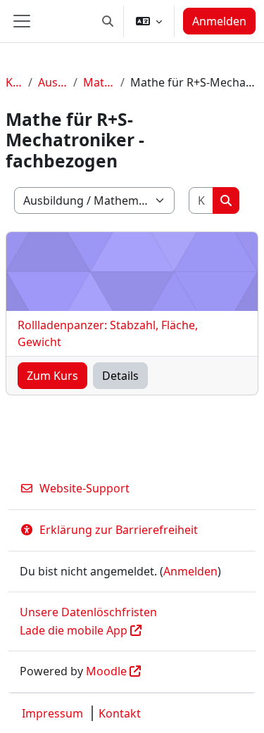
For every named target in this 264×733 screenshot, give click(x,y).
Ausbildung (53, 82)
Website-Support (84, 488)
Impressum (52, 713)
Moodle (106, 671)
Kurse (14, 82)
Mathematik (99, 82)
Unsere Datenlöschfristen (88, 612)
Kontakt (120, 713)
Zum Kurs (52, 375)
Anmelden (219, 21)
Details (120, 375)
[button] (107, 21)
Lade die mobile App (73, 630)
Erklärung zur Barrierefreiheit (118, 529)
